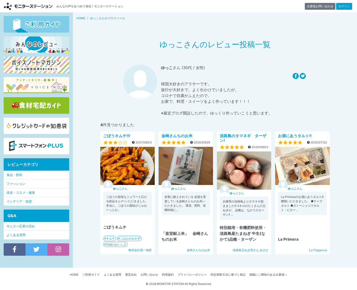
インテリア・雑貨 (19, 201)
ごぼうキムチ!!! (116, 135)
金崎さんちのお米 (177, 135)
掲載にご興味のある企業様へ (268, 274)
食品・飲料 (14, 175)
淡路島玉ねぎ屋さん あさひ (250, 250)
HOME (74, 274)
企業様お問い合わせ (320, 6)
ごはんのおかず (130, 238)
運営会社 (131, 274)
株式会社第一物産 (140, 250)
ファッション (16, 183)
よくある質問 (16, 235)
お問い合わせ (149, 274)
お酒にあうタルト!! (295, 135)
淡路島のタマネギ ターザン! (243, 138)
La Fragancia (318, 250)
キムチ (110, 238)
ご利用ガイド (91, 274)
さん (120, 188)
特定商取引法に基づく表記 (228, 274)
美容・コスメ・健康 (21, 192)
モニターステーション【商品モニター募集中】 (28, 6)
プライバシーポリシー (192, 274)
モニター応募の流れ (21, 226)
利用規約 (168, 274)
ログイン (344, 6)
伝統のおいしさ (116, 244)
